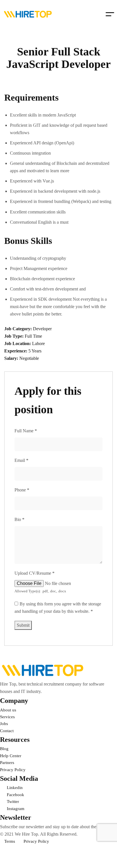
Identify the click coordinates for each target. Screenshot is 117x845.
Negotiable (29, 358)
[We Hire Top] (28, 14)
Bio (19, 519)
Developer (42, 328)
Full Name (25, 430)
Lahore (38, 343)
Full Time (33, 336)
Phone (21, 489)
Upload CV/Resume (34, 573)
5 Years (34, 350)
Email (21, 460)
